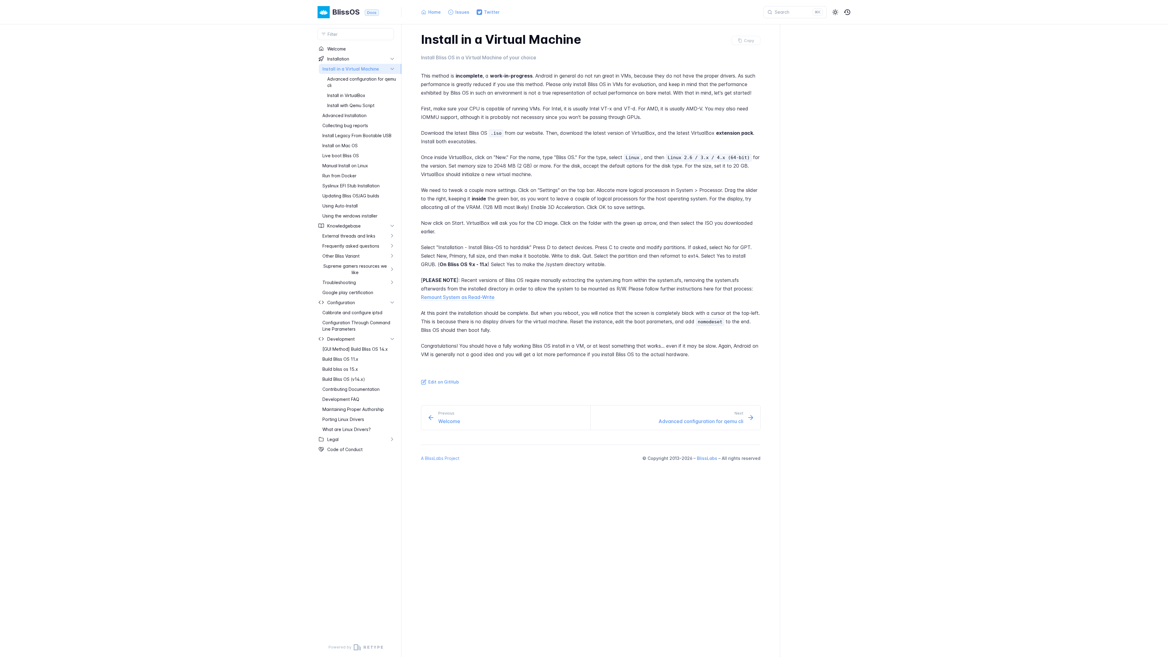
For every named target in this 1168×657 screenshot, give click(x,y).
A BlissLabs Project (440, 458)
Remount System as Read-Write (458, 297)
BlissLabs (707, 458)
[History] (847, 12)
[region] (355, 341)
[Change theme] (835, 12)
